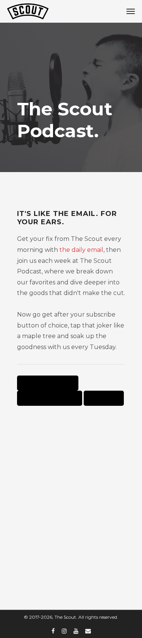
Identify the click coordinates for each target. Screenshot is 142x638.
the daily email (81, 249)
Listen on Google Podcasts (49, 398)
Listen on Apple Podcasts (47, 383)
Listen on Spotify (104, 398)
